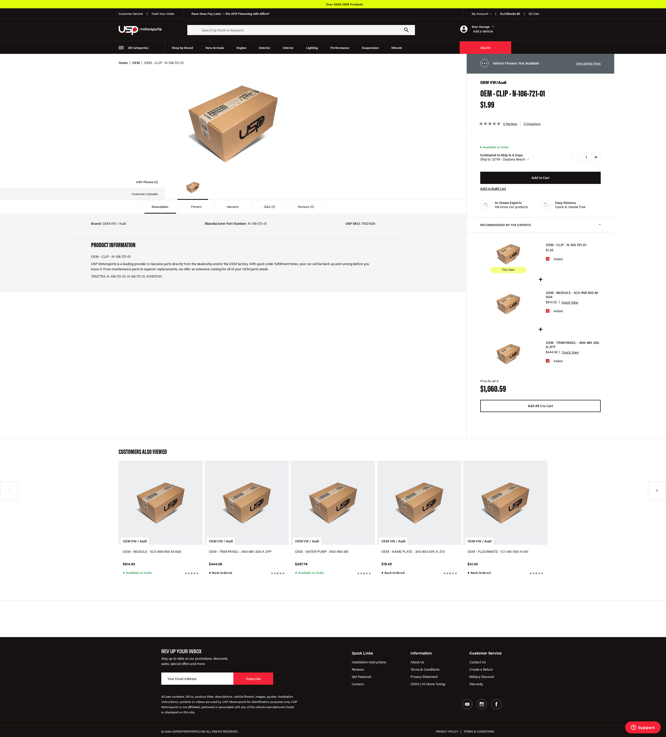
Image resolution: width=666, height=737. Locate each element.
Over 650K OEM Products (344, 4)
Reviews (358, 669)
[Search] (406, 30)
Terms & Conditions (425, 669)
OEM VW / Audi (135, 541)
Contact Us (477, 661)
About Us (417, 661)
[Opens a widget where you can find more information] (643, 727)
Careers (358, 683)
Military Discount (481, 676)
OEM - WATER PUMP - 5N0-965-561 (322, 551)
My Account (480, 13)
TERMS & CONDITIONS (479, 731)
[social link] (467, 704)
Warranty (476, 683)
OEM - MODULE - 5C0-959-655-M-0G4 (572, 295)
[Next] (657, 491)
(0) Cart (534, 13)
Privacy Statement (424, 676)
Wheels (396, 47)
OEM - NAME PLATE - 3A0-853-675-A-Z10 (413, 551)
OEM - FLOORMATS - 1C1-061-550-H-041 (498, 551)
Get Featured (361, 676)
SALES (485, 47)
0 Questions (532, 123)
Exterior (264, 47)
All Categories (138, 47)
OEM (136, 62)
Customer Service (131, 13)
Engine (241, 47)
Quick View (569, 302)
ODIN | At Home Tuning (428, 683)
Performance (339, 47)
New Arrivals (215, 47)
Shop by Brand (182, 47)
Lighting (312, 47)
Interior (288, 47)
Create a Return (481, 669)
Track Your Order (162, 13)
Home (123, 62)
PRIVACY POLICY (447, 731)
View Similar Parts (588, 63)
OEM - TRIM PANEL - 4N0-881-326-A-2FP (573, 345)
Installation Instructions (369, 661)
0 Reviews (510, 123)
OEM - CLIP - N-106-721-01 (566, 245)
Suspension (370, 47)
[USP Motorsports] (144, 30)
